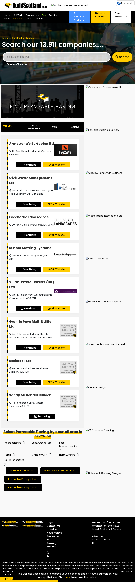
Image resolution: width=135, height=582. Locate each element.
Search (124, 57)
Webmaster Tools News (105, 525)
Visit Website (57, 164)
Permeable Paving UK (22, 470)
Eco (44, 15)
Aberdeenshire (13, 442)
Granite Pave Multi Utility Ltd (30, 324)
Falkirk (8, 454)
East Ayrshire (39, 442)
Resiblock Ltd (20, 360)
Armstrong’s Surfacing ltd (31, 143)
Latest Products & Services (107, 529)
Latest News (54, 529)
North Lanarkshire (14, 460)
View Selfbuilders (34, 126)
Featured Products (79, 18)
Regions (74, 127)
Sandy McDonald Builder (30, 395)
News (7, 18)
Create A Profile (101, 539)
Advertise (18, 18)
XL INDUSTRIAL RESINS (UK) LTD (31, 285)
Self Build (18, 15)
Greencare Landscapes (29, 217)
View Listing (29, 164)
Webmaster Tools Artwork (107, 522)
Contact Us (53, 525)
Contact (39, 18)
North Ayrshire (67, 454)
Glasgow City (39, 454)
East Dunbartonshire (68, 444)
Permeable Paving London (23, 487)
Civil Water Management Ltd (30, 180)
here (68, 577)
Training (53, 15)
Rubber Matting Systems (30, 248)
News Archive (54, 532)
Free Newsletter (121, 15)
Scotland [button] (126, 3)
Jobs (29, 18)
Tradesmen (32, 15)
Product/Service (17, 64)
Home (7, 15)
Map (54, 127)
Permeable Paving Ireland (22, 479)
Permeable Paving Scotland (60, 470)
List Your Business (100, 15)
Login (50, 522)
